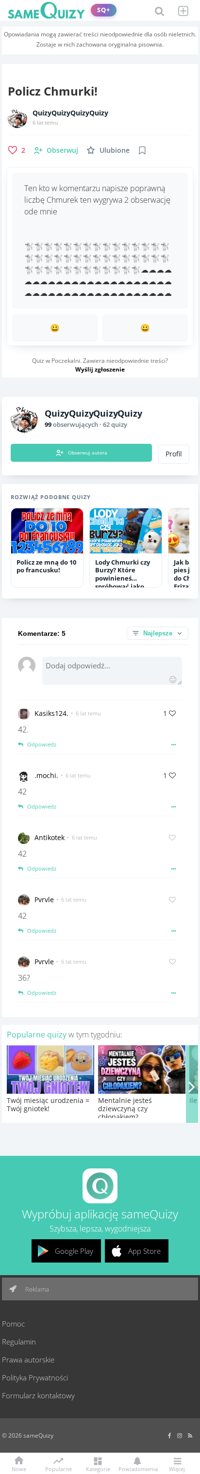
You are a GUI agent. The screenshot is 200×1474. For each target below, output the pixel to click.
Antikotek (49, 837)
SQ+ (103, 10)
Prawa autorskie (28, 1359)
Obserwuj (62, 150)
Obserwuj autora (87, 452)
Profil (174, 454)
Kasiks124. (51, 713)
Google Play (74, 1251)
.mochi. (46, 775)
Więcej (177, 1468)
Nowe (19, 1468)
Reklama (36, 1289)
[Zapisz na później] (142, 150)
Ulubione (115, 150)
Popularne (58, 1468)
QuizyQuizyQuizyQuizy (70, 113)
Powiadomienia (137, 1468)
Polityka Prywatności (35, 1377)
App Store (144, 1251)
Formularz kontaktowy (38, 1395)
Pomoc (13, 1323)
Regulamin (19, 1341)
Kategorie (98, 1468)
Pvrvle (44, 899)
